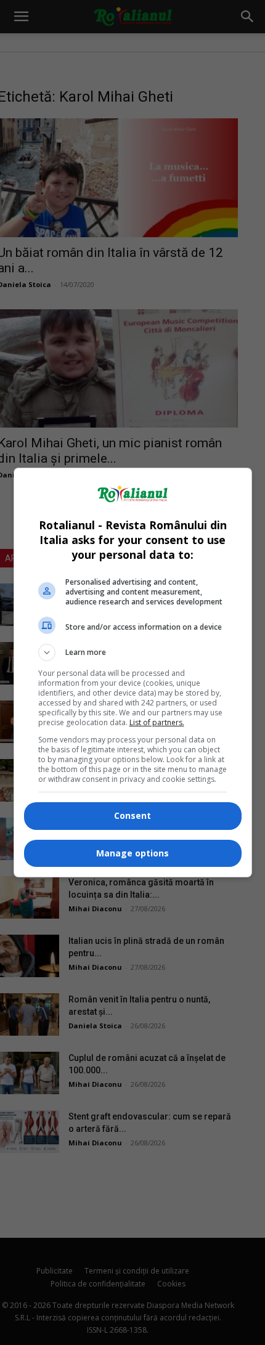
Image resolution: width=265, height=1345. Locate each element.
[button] (132, 652)
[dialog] (133, 672)
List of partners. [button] (156, 722)
